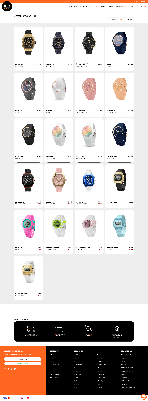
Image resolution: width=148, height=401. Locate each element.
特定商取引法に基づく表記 (127, 367)
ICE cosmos (76, 371)
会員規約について (125, 374)
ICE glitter (76, 380)
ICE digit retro (100, 374)
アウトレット (102, 6)
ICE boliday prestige (101, 364)
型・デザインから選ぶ (54, 377)
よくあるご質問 (124, 358)
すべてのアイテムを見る (88, 6)
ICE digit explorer (78, 374)
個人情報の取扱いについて (127, 371)
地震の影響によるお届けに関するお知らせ (74, 1)
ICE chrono (99, 367)
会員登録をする (23, 359)
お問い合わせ (124, 384)
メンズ (75, 6)
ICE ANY (76, 361)
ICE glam (76, 377)
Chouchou (76, 358)
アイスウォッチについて (126, 354)
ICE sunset (99, 387)
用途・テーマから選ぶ (54, 374)
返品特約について (125, 380)
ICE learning (100, 380)
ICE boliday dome (78, 364)
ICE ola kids (76, 384)
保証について (124, 364)
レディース (70, 6)
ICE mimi (99, 384)
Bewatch (76, 354)
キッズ (79, 6)
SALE (96, 6)
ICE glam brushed (101, 377)
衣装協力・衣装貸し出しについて (128, 387)
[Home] (7, 6)
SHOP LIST (123, 361)
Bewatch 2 (99, 354)
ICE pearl (76, 387)
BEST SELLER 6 (100, 358)
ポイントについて (124, 377)
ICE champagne (77, 367)
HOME (16, 319)
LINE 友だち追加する (22, 363)
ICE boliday (99, 361)
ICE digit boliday (101, 371)
